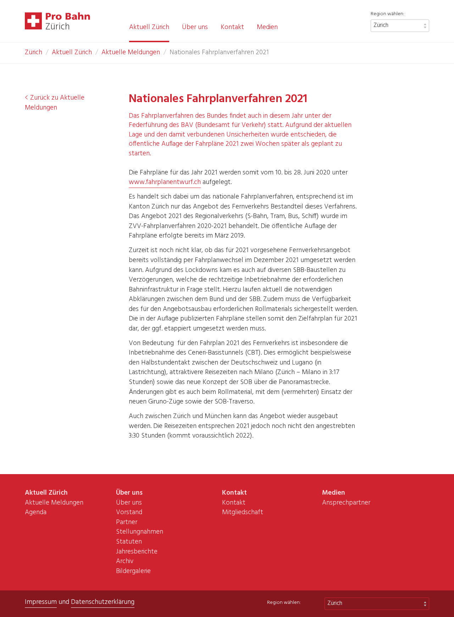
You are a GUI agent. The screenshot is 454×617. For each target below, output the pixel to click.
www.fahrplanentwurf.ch (165, 182)
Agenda (35, 512)
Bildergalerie (133, 571)
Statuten (129, 542)
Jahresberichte (136, 551)
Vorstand (129, 512)
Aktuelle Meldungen (130, 52)
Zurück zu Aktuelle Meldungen (54, 103)
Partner (126, 522)
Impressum (41, 602)
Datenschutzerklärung (102, 602)
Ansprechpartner (346, 503)
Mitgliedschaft (242, 512)
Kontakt (232, 28)
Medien (267, 28)
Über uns (195, 28)
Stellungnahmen (139, 532)
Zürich (380, 25)
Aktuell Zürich (149, 28)
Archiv (124, 561)
